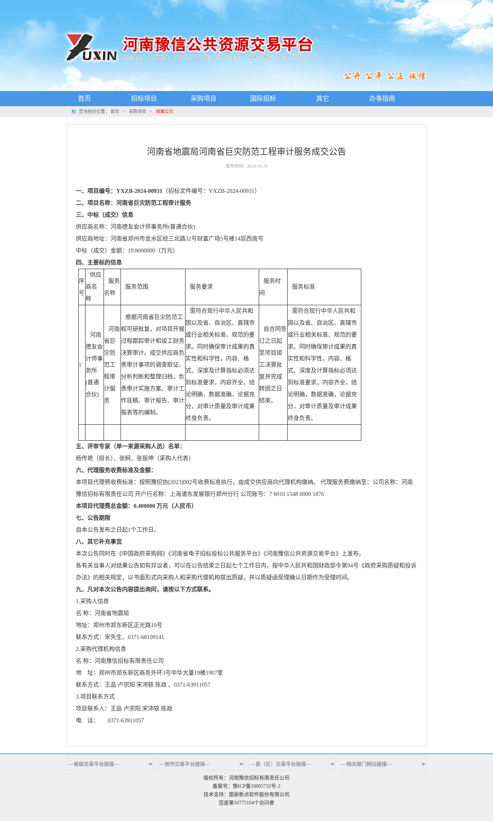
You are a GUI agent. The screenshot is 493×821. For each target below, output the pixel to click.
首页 (84, 98)
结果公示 (164, 111)
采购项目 (204, 98)
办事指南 (382, 98)
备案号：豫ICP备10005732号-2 (246, 786)
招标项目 (144, 98)
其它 (322, 98)
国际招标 (263, 98)
